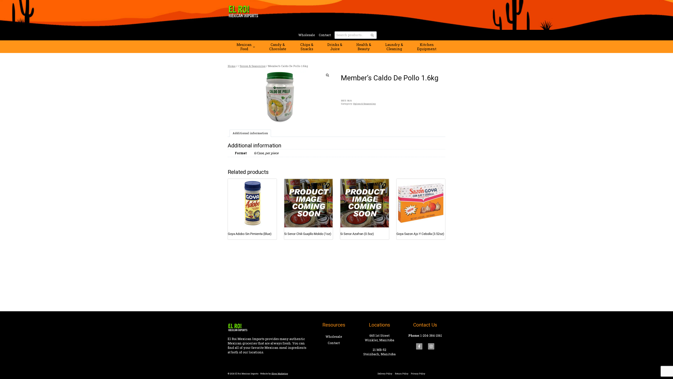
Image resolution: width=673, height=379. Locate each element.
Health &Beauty (363, 46)
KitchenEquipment (426, 46)
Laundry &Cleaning (394, 46)
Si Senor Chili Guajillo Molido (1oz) (307, 234)
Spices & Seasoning (364, 103)
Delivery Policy (385, 373)
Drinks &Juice (334, 46)
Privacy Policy (418, 373)
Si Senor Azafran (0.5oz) (357, 234)
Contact (325, 35)
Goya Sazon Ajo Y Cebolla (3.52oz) (420, 234)
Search (373, 35)
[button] (327, 75)
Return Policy (401, 373)
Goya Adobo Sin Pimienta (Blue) (249, 234)
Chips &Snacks (306, 46)
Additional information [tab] (250, 133)
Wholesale (306, 35)
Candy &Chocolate (277, 46)
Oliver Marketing (279, 373)
